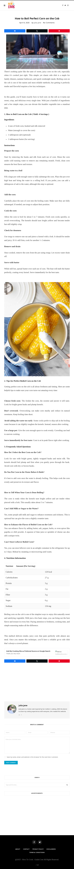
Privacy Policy (38, 849)
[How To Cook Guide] (11, 5)
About (17, 849)
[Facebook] (34, 842)
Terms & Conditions (37, 852)
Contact (26, 849)
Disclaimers (51, 849)
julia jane (37, 23)
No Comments (49, 23)
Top (37, 865)
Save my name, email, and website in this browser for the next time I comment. (32, 757)
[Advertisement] (37, 812)
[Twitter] (40, 842)
